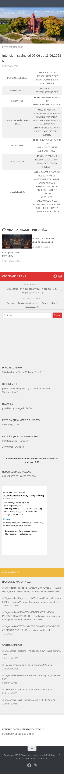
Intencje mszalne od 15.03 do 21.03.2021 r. (23, 619)
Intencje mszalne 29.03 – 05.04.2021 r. (42, 591)
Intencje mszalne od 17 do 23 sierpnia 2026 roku (28, 665)
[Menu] (60, 3)
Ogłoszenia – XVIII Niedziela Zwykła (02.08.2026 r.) (30, 700)
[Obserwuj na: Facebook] (55, 276)
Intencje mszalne (12, 47)
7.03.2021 (7, 633)
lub (10, 734)
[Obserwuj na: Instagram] (60, 276)
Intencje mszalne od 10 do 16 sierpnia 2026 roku (28, 689)
